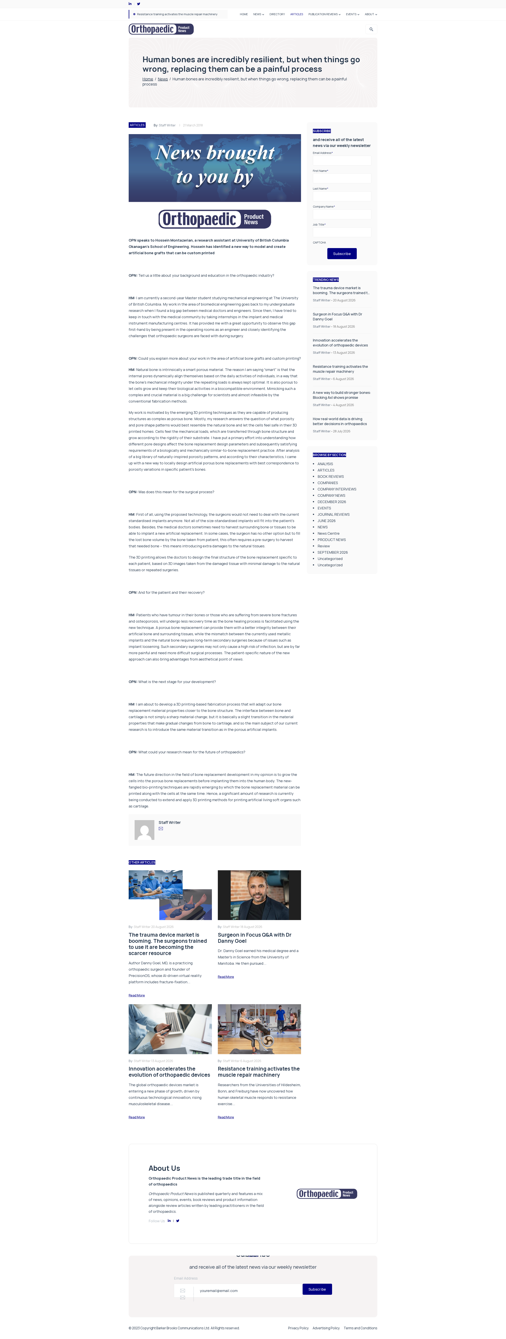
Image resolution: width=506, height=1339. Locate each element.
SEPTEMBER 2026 (333, 552)
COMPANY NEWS (331, 495)
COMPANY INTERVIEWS (337, 489)
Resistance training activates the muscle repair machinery (340, 369)
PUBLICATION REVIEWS (323, 14)
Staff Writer (167, 125)
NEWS (257, 14)
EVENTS (351, 14)
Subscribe (342, 253)
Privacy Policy (298, 1328)
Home (148, 79)
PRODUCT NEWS (332, 539)
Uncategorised (330, 558)
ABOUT (369, 14)
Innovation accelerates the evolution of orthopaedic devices (340, 342)
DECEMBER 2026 (332, 501)
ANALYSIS (325, 463)
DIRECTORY (277, 14)
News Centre (329, 533)
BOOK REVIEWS (331, 476)
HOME (244, 14)
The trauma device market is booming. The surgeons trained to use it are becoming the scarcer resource (341, 295)
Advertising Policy (326, 1328)
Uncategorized (330, 565)
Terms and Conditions (360, 1328)
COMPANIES (328, 482)
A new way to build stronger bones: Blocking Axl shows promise (181, 14)
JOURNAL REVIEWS (334, 514)
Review (324, 546)
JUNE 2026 (327, 520)
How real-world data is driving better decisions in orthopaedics (340, 421)
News (163, 79)
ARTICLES (296, 14)
